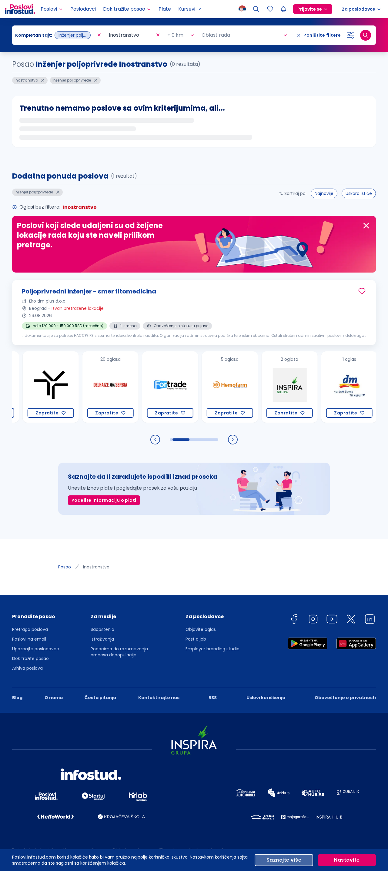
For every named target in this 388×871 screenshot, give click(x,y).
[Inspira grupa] (271, 387)
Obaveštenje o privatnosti (345, 698)
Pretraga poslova (30, 629)
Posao (64, 567)
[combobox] (55, 35)
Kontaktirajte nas (158, 698)
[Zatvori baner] (366, 225)
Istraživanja (102, 639)
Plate (165, 8)
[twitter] (351, 620)
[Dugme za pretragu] (365, 35)
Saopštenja (102, 629)
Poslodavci (83, 8)
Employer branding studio (212, 649)
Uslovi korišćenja (265, 698)
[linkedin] (370, 620)
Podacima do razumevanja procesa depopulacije (119, 652)
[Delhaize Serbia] (92, 387)
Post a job (196, 639)
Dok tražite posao (30, 658)
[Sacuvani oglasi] (270, 9)
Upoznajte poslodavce (35, 649)
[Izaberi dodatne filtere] (350, 35)
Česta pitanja (100, 698)
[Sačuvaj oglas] (362, 291)
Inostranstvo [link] (96, 567)
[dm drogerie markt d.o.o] (331, 387)
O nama (54, 698)
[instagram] (313, 620)
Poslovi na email (29, 639)
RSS (213, 698)
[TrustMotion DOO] (33, 387)
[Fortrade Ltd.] (152, 387)
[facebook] (294, 620)
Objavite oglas (201, 629)
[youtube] (332, 620)
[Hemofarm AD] (212, 387)
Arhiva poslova (27, 668)
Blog (17, 698)
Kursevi (186, 8)
